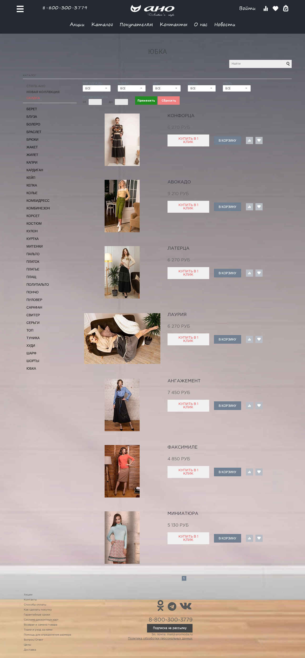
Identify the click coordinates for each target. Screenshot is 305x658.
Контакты (173, 24)
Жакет (32, 147)
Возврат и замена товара (40, 625)
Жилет (32, 155)
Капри (31, 162)
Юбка (31, 368)
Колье (31, 193)
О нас (201, 24)
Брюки (32, 139)
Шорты (32, 361)
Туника (33, 338)
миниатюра (183, 514)
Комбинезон (38, 208)
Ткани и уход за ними (38, 630)
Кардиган (34, 170)
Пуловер (34, 300)
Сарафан (34, 307)
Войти (248, 8)
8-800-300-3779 (64, 7)
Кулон (32, 231)
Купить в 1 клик (188, 140)
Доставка (30, 650)
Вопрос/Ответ (33, 640)
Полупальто (37, 284)
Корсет (33, 216)
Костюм (34, 223)
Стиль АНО (36, 86)
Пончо (32, 292)
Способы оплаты (35, 605)
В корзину (227, 140)
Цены (27, 645)
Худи (30, 345)
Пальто (33, 254)
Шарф (31, 353)
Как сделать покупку (38, 610)
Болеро (33, 124)
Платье (32, 269)
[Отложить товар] (259, 140)
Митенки (34, 246)
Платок (32, 262)
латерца (178, 248)
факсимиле (183, 447)
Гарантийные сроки (37, 615)
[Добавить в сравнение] (249, 140)
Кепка (31, 185)
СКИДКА (33, 98)
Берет (31, 109)
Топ (29, 330)
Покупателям (136, 24)
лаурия (177, 315)
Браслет (33, 132)
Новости (224, 24)
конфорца (181, 116)
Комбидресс (38, 200)
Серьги (33, 323)
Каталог (102, 24)
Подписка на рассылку (170, 628)
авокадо (179, 182)
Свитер (33, 315)
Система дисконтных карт (41, 620)
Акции (77, 24)
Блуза (31, 117)
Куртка (32, 239)
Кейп (30, 178)
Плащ (31, 277)
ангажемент (184, 381)
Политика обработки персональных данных (160, 638)
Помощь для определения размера (47, 635)
